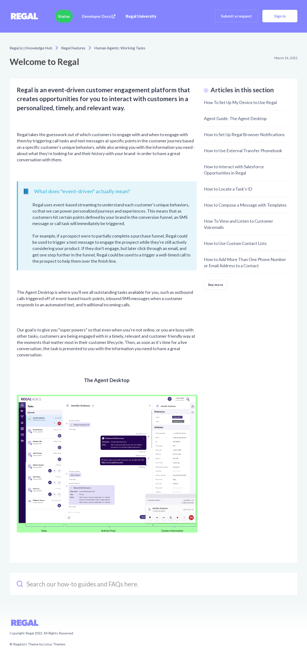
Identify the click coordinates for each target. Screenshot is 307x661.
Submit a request (236, 16)
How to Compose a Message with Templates (245, 205)
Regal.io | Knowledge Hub (31, 48)
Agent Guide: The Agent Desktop (235, 118)
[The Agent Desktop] (109, 463)
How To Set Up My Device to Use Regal (240, 102)
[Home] (24, 16)
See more (215, 285)
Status (64, 16)
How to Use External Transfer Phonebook (243, 150)
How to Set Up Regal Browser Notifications (244, 134)
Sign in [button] (280, 16)
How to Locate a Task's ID (228, 188)
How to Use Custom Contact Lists (235, 243)
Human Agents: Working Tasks (119, 48)
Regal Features (73, 48)
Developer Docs (97, 16)
